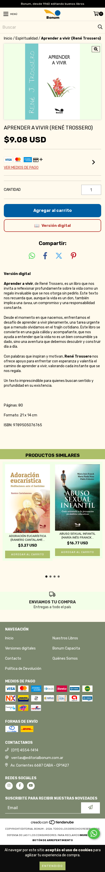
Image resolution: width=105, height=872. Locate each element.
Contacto (13, 658)
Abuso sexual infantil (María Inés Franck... (77, 535)
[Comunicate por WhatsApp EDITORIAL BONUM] (94, 833)
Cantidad (12, 190)
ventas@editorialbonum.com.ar (37, 758)
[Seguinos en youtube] (31, 786)
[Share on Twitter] (59, 256)
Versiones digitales (20, 648)
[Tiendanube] (52, 823)
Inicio (8, 38)
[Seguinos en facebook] (20, 786)
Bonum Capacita (66, 648)
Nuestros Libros (65, 638)
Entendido (52, 866)
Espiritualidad (27, 38)
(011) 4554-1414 (24, 750)
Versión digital (56, 225)
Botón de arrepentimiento (52, 840)
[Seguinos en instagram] (9, 786)
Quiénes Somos (65, 658)
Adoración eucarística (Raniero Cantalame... (27, 538)
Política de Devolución (23, 668)
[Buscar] (100, 27)
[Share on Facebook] (45, 256)
